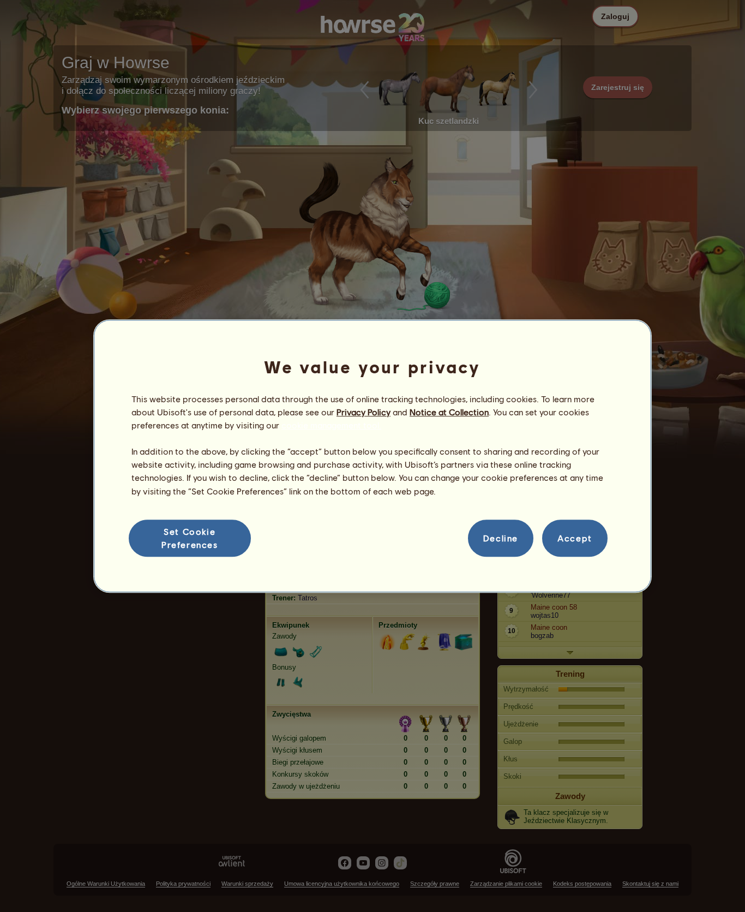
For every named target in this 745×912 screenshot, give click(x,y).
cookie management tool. (331, 425)
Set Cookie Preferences (189, 538)
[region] (372, 456)
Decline (500, 538)
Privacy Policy (363, 412)
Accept (574, 538)
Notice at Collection (449, 412)
